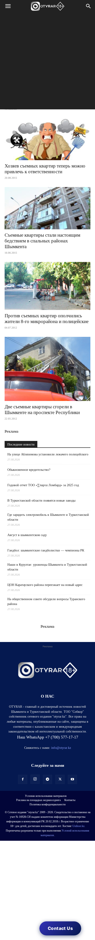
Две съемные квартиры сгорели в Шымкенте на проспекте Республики (42, 409)
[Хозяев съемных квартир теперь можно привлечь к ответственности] (47, 139)
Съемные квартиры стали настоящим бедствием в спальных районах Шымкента (42, 240)
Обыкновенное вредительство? (28, 469)
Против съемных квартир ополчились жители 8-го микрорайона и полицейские (47, 318)
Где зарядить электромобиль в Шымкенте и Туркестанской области (48, 517)
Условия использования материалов (46, 796)
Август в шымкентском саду (27, 535)
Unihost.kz (78, 826)
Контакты (69, 800)
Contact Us (60, 928)
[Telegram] (47, 779)
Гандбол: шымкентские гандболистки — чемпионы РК (45, 550)
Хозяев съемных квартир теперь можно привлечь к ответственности (45, 168)
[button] (7, 6)
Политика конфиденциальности (47, 804)
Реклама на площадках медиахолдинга (38, 800)
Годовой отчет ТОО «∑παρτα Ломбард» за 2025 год (43, 485)
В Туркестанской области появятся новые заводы (41, 500)
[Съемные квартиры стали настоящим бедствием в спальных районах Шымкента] (47, 208)
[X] (60, 779)
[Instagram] (35, 779)
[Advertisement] (47, 62)
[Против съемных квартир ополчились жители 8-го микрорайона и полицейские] (47, 286)
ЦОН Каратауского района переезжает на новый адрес (45, 585)
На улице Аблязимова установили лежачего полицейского (47, 454)
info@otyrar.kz (61, 748)
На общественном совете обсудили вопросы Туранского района (46, 601)
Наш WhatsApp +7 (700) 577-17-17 (47, 737)
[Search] (88, 6)
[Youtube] (72, 779)
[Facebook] (22, 779)
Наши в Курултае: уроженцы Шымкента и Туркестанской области (47, 567)
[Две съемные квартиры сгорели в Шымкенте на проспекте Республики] (47, 369)
